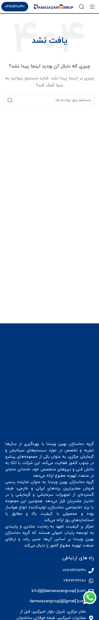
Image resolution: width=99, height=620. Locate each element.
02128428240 (15, 6)
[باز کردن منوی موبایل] (92, 6)
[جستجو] (81, 6)
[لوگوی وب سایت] (53, 6)
